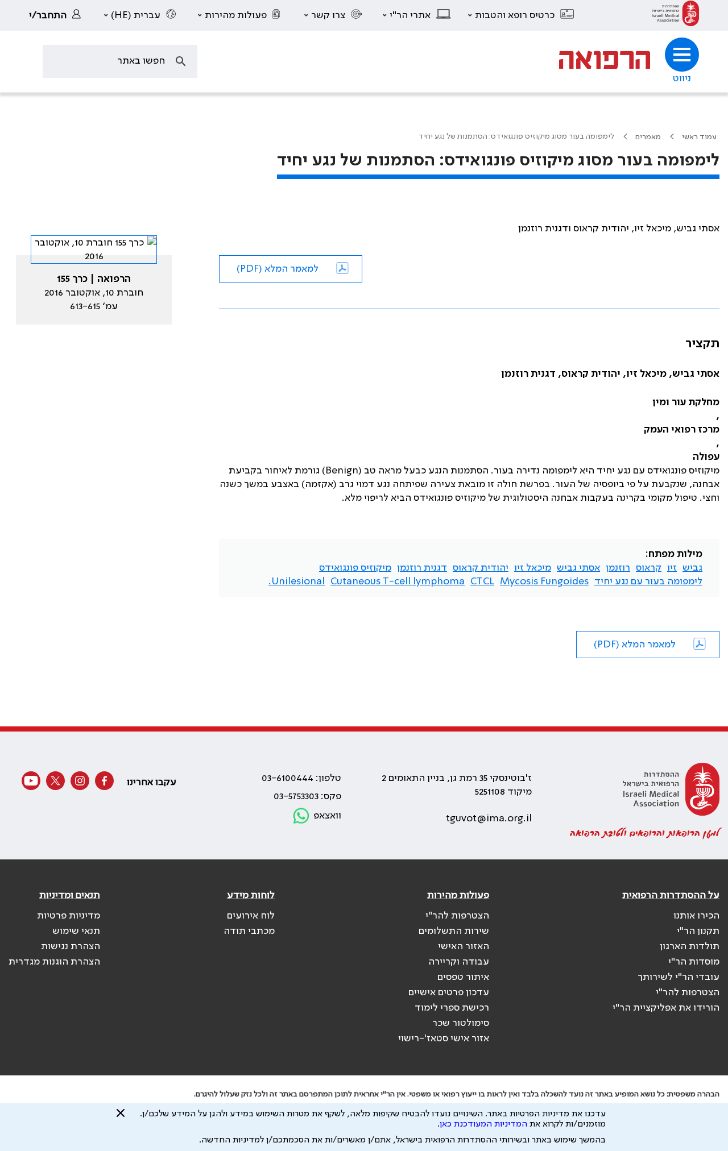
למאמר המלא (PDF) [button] (277, 269)
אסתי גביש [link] (578, 568)
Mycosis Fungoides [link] (544, 581)
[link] (675, 15)
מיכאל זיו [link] (532, 568)
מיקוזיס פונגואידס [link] (355, 568)
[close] (120, 1117)
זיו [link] (672, 568)
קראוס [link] (648, 568)
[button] (521, 15)
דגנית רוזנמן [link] (422, 568)
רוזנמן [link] (618, 568)
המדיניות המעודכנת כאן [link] (483, 1124)
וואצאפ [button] (327, 816)
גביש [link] (692, 568)
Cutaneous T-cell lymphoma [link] (397, 581)
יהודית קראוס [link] (480, 568)
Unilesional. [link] (296, 581)
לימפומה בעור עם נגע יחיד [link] (648, 581)
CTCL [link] (482, 581)
